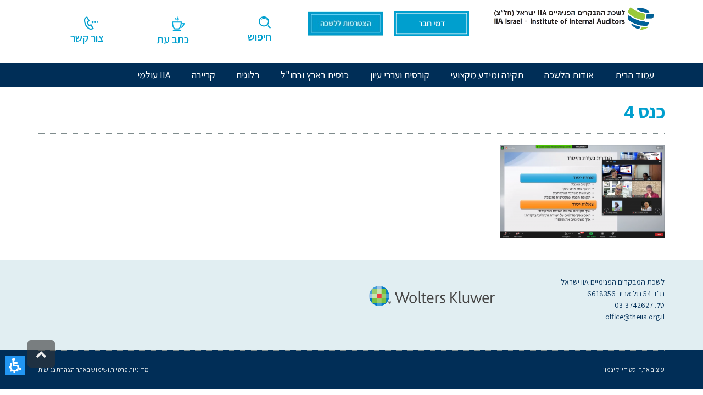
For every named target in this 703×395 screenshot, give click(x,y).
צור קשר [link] (87, 38)
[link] (572, 17)
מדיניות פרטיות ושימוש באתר (112, 369)
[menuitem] (569, 75)
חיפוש (259, 37)
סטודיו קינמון (619, 369)
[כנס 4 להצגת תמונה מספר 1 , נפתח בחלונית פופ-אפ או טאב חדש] (582, 190)
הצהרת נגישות (56, 369)
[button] (15, 365)
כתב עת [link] (173, 39)
